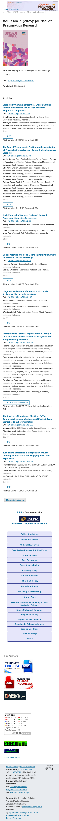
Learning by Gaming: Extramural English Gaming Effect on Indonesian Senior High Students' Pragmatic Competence (27, 107)
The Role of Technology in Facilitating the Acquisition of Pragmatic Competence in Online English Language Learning (29, 150)
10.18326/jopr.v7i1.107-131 (20, 342)
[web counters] (15, 745)
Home (5, 9)
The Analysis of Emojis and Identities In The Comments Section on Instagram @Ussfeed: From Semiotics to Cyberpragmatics (27, 419)
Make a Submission (15, 500)
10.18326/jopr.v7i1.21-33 (19, 156)
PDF (9, 136)
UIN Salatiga (26, 769)
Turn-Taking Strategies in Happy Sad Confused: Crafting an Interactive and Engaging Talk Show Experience (26, 455)
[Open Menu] (3, 3)
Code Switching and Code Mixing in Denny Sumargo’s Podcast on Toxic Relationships (29, 256)
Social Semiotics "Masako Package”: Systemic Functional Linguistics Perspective (25, 216)
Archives (15, 9)
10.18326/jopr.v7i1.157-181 (20, 461)
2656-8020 (16, 772)
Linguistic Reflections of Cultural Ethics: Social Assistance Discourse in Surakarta (25, 293)
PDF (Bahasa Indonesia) (17, 402)
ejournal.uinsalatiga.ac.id (20, 812)
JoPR (19, 512)
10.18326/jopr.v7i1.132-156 (20, 425)
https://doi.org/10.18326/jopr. (21, 80)
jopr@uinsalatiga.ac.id (32, 807)
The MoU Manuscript (19, 792)
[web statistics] (11, 752)
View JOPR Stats (12, 757)
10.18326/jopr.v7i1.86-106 (20, 297)
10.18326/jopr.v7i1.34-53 (19, 221)
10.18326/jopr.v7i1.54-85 (19, 260)
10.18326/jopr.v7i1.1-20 (19, 113)
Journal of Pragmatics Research (20, 766)
